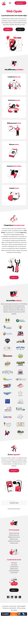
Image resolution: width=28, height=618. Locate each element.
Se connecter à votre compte (9, 606)
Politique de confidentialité (9, 608)
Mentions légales (21, 606)
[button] (10, 3)
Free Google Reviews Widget (14, 508)
